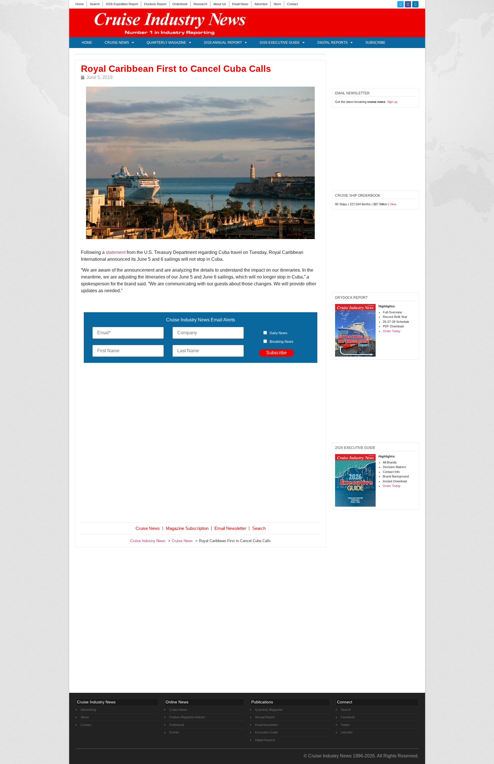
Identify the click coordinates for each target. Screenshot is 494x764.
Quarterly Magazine (166, 43)
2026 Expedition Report (122, 4)
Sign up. (392, 102)
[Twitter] (400, 4)
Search (95, 4)
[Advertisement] (201, 444)
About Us (219, 4)
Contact (292, 4)
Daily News (278, 333)
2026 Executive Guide (280, 43)
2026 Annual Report (223, 43)
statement (116, 252)
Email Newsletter (230, 528)
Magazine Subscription (187, 528)
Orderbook (180, 4)
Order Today (392, 331)
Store (277, 4)
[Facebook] (408, 4)
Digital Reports (332, 43)
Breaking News (281, 342)
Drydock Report (155, 4)
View (393, 204)
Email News (240, 4)
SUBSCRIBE (375, 43)
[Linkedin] (415, 4)
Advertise (261, 4)
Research (200, 4)
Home (79, 4)
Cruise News (117, 43)
